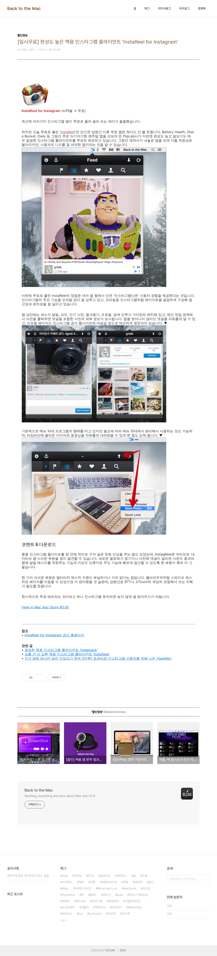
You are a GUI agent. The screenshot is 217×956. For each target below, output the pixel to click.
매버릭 (138, 882)
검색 (206, 879)
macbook (130, 888)
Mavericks (135, 907)
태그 (147, 8)
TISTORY (110, 950)
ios (81, 913)
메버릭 (66, 901)
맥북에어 (113, 901)
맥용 (125, 882)
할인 (151, 882)
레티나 (107, 895)
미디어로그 (164, 8)
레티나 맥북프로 (138, 895)
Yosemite (68, 895)
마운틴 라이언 (83, 888)
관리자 (123, 950)
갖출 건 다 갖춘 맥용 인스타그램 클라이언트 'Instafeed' (67, 654)
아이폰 (112, 913)
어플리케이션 (132, 901)
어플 (92, 882)
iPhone (81, 901)
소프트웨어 (68, 907)
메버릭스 (67, 913)
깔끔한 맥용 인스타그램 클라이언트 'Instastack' (61, 650)
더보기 (63, 920)
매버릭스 (122, 875)
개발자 (85, 907)
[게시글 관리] (41, 677)
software (95, 913)
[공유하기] (36, 677)
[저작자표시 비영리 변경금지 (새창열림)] (70, 677)
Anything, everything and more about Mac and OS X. (60, 796)
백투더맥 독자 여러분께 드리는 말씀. (28, 875)
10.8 (91, 875)
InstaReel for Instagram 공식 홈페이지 (54, 635)
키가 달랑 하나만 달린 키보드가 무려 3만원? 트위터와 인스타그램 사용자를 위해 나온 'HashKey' (98, 658)
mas (65, 875)
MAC (93, 895)
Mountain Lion (107, 888)
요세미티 (117, 907)
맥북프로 (100, 907)
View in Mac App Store (45, 607)
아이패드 (67, 882)
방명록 (202, 8)
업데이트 (105, 875)
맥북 (81, 882)
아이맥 (126, 913)
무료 (144, 875)
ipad (120, 895)
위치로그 (184, 8)
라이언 (146, 888)
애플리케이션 (109, 882)
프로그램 (97, 901)
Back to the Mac (24, 8)
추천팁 (78, 875)
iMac (65, 888)
